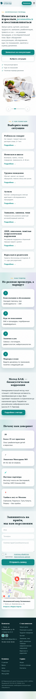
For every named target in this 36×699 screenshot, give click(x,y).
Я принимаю (17, 555)
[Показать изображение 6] (19, 108)
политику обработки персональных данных (22, 555)
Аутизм (22, 635)
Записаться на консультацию (18, 52)
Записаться (26, 3)
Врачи (4, 665)
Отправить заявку (18, 562)
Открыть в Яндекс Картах (12, 607)
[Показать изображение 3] (15, 108)
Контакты (23, 668)
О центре (5, 662)
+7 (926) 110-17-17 (7, 632)
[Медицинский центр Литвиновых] (6, 3)
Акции (22, 662)
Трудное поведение (26, 633)
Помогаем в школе (26, 630)
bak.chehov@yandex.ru (9, 639)
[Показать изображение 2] (13, 108)
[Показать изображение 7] (20, 108)
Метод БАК (5, 674)
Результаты (6, 671)
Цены (3, 668)
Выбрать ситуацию (18, 59)
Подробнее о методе (13, 412)
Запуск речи (24, 627)
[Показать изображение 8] (21, 108)
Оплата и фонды (25, 665)
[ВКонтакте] (3, 635)
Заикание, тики (25, 638)
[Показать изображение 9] (22, 108)
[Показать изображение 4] (16, 108)
